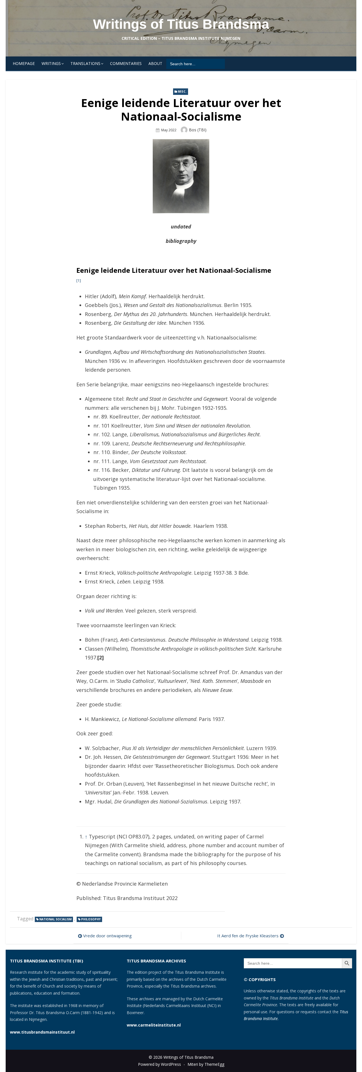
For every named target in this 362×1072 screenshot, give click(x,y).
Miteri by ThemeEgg (206, 1064)
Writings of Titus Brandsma (181, 24)
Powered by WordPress (159, 1064)
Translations (85, 63)
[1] (78, 280)
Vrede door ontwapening (107, 935)
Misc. (182, 91)
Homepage (24, 63)
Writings (51, 63)
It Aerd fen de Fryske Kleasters (248, 935)
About (155, 63)
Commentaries (126, 63)
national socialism (55, 919)
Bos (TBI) (197, 129)
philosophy (91, 919)
